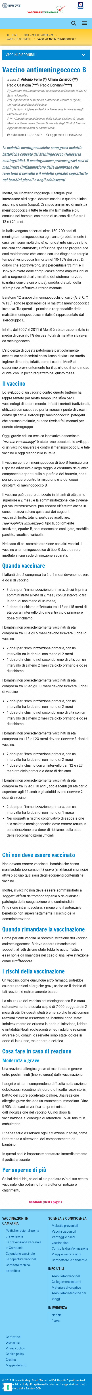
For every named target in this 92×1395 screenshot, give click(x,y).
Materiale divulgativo (66, 1287)
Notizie (57, 1315)
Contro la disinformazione (70, 1248)
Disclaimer (13, 1342)
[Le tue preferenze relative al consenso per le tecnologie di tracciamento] (8, 1387)
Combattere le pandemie (69, 1260)
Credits (11, 1359)
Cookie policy (15, 1354)
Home (14, 35)
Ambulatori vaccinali (66, 1276)
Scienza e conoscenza (38, 35)
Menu (84, 23)
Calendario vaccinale (20, 1253)
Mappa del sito (16, 1365)
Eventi (56, 1321)
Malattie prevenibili (65, 1225)
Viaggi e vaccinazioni (66, 1254)
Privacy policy (15, 1348)
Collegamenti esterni (66, 1282)
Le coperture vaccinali (21, 1259)
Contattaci (13, 1337)
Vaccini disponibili (19, 39)
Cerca (74, 23)
